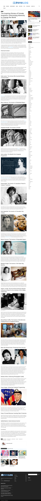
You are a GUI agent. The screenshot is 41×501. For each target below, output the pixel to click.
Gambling (30, 107)
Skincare (30, 163)
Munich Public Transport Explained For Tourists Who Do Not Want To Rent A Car (6, 493)
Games (17, 6)
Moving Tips (30, 139)
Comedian (30, 72)
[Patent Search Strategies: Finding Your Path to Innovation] (14, 453)
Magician (30, 131)
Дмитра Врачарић (9, 443)
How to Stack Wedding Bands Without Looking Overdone (7, 496)
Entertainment (12, 6)
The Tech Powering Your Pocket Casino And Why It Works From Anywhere (6, 486)
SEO (29, 158)
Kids (29, 126)
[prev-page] (1, 467)
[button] (39, 6)
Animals (30, 48)
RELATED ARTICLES (3, 448)
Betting (30, 54)
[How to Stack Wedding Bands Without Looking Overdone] (30, 38)
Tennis (29, 174)
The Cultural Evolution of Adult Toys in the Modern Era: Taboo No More (4, 457)
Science (30, 157)
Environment (30, 91)
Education (4, 10)
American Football (31, 47)
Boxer (29, 59)
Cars (29, 66)
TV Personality (30, 179)
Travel (4, 8)
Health (29, 115)
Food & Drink (30, 103)
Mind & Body (30, 133)
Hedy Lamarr (2, 95)
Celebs (29, 70)
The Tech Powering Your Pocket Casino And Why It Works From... (34, 19)
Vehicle (30, 182)
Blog (29, 58)
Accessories (30, 43)
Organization (30, 146)
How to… (30, 120)
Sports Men (30, 170)
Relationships (30, 155)
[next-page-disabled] (2, 467)
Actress (30, 46)
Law (29, 127)
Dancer (30, 82)
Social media (30, 168)
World (29, 187)
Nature (29, 143)
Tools (29, 176)
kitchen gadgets (10, 47)
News (29, 145)
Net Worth (20, 6)
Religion (30, 156)
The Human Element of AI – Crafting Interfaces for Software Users (36, 30)
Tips (29, 175)
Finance (30, 101)
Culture (30, 79)
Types (29, 180)
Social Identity (30, 167)
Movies (29, 138)
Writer (29, 188)
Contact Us (33, 6)
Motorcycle (30, 137)
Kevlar (18, 148)
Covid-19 (30, 77)
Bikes (29, 55)
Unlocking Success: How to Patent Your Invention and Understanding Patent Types (22, 457)
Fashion (30, 96)
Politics (29, 152)
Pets (29, 150)
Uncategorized (30, 181)
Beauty (29, 53)
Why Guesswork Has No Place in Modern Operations (6, 488)
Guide (29, 113)
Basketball (30, 52)
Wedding (30, 186)
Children (30, 71)
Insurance (30, 125)
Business (7, 6)
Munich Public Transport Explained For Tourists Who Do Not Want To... (36, 34)
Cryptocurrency (31, 78)
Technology (28, 6)
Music (29, 140)
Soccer (29, 164)
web (29, 185)
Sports (29, 169)
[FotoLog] (20, 2)
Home (4, 6)
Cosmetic (30, 76)
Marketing (30, 132)
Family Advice (30, 95)
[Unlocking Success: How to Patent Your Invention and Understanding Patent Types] (23, 453)
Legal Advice (30, 128)
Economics (30, 88)
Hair (29, 114)
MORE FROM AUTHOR (10, 448)
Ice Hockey (30, 121)
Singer (29, 161)
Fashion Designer (31, 97)
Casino (29, 67)
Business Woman (31, 61)
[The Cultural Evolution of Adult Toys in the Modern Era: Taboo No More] (5, 453)
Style (24, 6)
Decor (29, 83)
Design (29, 84)
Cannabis (30, 65)
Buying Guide (30, 64)
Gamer (29, 108)
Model (29, 134)
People (29, 149)
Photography (30, 151)
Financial (30, 102)
